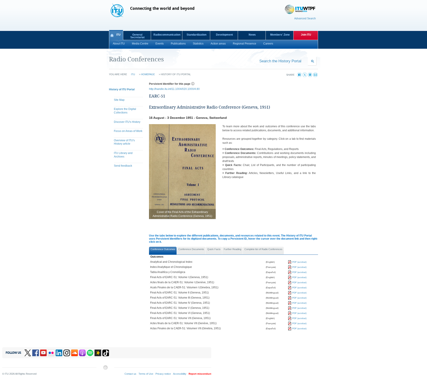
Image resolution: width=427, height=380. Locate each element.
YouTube (43, 353)
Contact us (130, 373)
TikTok (105, 353)
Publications (178, 43)
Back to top (105, 369)
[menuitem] (127, 100)
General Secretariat (137, 36)
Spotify (90, 353)
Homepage (148, 74)
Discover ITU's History (127, 121)
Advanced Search (305, 18)
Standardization (196, 34)
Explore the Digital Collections (125, 110)
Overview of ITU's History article (124, 142)
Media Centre (140, 43)
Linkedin (59, 353)
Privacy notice (163, 373)
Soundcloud (74, 353)
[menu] (127, 133)
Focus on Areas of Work (128, 131)
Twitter (27, 353)
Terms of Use (146, 373)
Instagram (66, 353)
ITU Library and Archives (123, 155)
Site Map (119, 99)
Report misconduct (200, 373)
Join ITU (306, 34)
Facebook (35, 353)
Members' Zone (280, 34)
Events (159, 43)
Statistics (198, 43)
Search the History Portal (280, 61)
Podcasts (82, 353)
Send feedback (123, 165)
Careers (268, 43)
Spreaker (98, 353)
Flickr (51, 353)
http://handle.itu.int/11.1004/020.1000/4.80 (174, 89)
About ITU (119, 43)
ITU (118, 34)
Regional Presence (244, 43)
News (252, 34)
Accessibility (179, 373)
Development (224, 34)
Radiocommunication (166, 34)
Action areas (218, 43)
